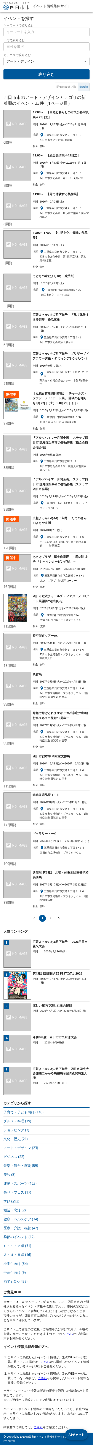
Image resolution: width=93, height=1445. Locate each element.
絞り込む (46, 74)
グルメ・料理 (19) (17, 1121)
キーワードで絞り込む (18, 25)
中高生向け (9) (14, 1272)
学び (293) (11, 1201)
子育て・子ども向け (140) (23, 1112)
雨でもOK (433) (15, 1281)
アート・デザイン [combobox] (20, 61)
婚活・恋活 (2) (14, 1210)
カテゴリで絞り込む (17, 55)
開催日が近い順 (66, 87)
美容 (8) (9, 1174)
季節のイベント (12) (19, 1236)
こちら (68, 1334)
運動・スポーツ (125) (20, 1183)
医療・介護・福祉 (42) (20, 1228)
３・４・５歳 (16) (17, 1254)
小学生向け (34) (15, 1263)
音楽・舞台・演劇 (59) (20, 1165)
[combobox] (46, 46)
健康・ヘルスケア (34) (20, 1219)
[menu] (85, 6)
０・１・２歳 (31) (17, 1245)
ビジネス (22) (13, 1156)
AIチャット (76, 1434)
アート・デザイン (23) (20, 1147)
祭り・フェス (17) (17, 1192)
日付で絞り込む (14, 40)
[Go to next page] (58, 918)
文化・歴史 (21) (15, 1138)
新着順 (83, 87)
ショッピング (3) (16, 1130)
